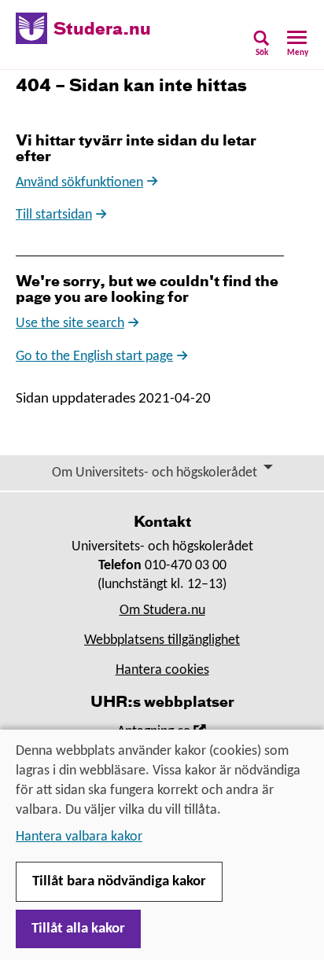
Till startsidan (54, 215)
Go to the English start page (94, 356)
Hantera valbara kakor (79, 836)
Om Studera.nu (162, 610)
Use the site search (70, 323)
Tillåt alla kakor (78, 928)
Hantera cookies (162, 670)
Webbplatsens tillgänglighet (162, 640)
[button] (261, 48)
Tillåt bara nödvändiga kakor (119, 881)
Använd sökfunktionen (79, 182)
